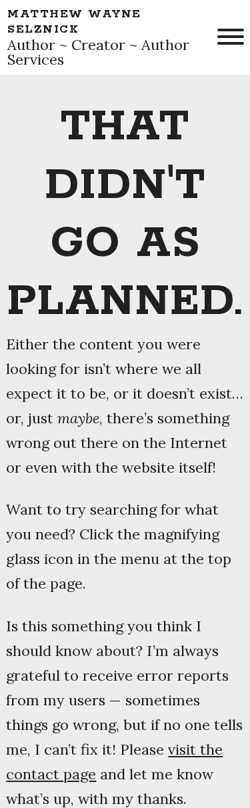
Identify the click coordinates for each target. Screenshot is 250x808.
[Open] (229, 37)
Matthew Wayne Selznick (74, 22)
